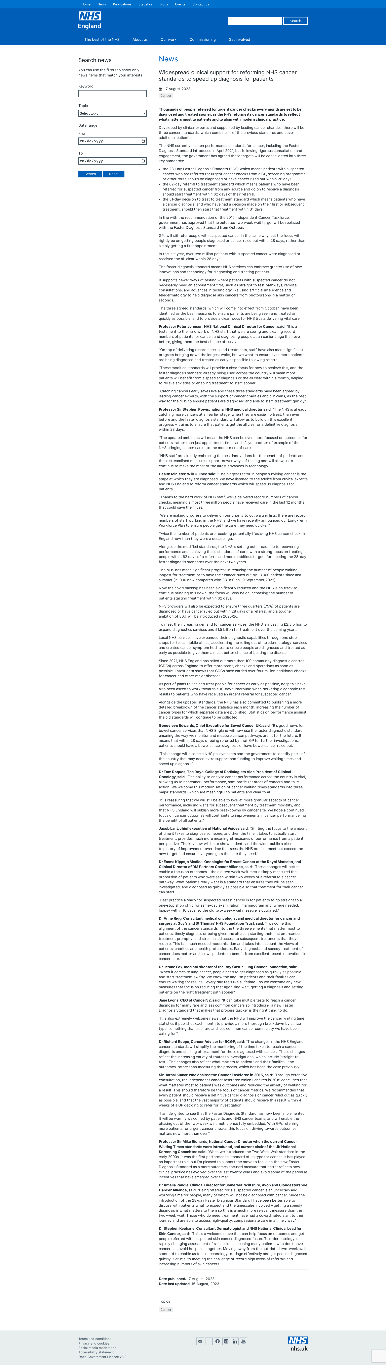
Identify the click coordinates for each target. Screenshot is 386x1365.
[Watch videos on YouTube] (243, 1344)
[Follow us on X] (209, 1344)
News (102, 4)
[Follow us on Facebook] (217, 1344)
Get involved (239, 39)
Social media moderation (97, 1348)
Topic (83, 106)
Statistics (146, 4)
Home (85, 4)
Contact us (200, 4)
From (82, 133)
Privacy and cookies (93, 1343)
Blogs (164, 4)
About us (140, 39)
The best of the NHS (101, 39)
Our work (169, 39)
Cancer (165, 96)
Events (180, 4)
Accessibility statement (96, 1352)
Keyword (85, 86)
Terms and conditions (94, 1339)
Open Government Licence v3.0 (102, 1357)
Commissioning (203, 39)
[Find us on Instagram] (226, 1344)
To (80, 153)
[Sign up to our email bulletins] (200, 1344)
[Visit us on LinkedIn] (235, 1344)
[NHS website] (298, 1349)
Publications (122, 4)
